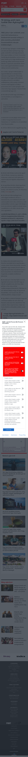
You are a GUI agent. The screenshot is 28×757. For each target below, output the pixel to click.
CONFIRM (8, 429)
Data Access (14, 435)
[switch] (22, 352)
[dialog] (14, 378)
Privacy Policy (22, 435)
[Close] (25, 322)
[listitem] (14, 349)
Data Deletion (5, 435)
